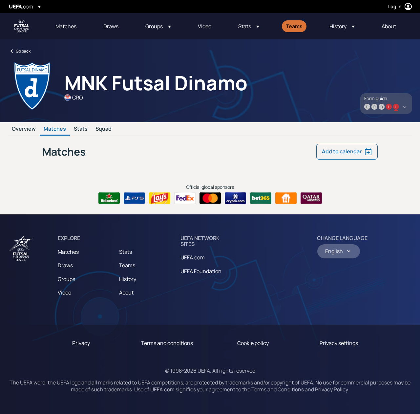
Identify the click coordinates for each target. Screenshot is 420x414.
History (127, 279)
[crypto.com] (235, 198)
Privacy (81, 343)
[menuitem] (71, 26)
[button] (158, 26)
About (126, 292)
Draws (65, 265)
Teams (127, 265)
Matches (55, 129)
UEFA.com (192, 257)
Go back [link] (23, 51)
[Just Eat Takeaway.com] (286, 198)
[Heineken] (109, 198)
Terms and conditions (167, 343)
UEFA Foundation (200, 271)
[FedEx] (185, 198)
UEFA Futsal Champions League (21, 26)
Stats (81, 129)
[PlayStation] (134, 198)
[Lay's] (159, 198)
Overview (24, 129)
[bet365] (260, 198)
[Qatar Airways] (311, 198)
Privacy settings (339, 343)
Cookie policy (253, 343)
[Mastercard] (210, 198)
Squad (103, 129)
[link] (66, 26)
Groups (66, 279)
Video (64, 292)
